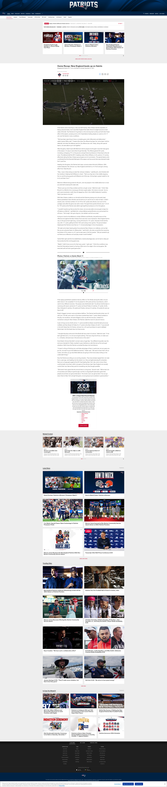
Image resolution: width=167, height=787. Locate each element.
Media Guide (102, 759)
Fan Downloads (102, 755)
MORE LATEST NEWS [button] (83, 558)
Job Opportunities (102, 761)
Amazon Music (84, 417)
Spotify (82, 414)
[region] (83, 784)
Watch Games (89, 761)
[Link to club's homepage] (3, 13)
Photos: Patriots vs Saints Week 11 (70, 256)
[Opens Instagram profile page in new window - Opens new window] (67, 75)
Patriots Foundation (65, 757)
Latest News (65, 748)
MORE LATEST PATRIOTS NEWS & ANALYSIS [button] (83, 58)
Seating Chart (89, 757)
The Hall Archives (66, 73)
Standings (77, 761)
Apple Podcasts (84, 413)
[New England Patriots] (83, 776)
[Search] (143, 13)
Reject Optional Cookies (128, 783)
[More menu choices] (42, 13)
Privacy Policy (62, 785)
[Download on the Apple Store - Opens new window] (79, 770)
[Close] (164, 784)
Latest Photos (65, 755)
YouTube (83, 420)
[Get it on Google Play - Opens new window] (88, 770)
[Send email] (105, 74)
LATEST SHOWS (83, 425)
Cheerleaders (65, 761)
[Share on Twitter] (103, 74)
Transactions (77, 757)
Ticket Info (89, 748)
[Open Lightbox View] (83, 277)
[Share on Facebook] (100, 74)
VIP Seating (89, 755)
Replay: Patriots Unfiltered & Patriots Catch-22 (59, 23)
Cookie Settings (117, 783)
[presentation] (123, 56)
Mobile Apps (102, 757)
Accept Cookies (139, 783)
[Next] (93, 290)
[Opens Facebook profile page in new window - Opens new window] (63, 75)
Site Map (64, 763)
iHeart (82, 416)
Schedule (77, 759)
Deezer (82, 419)
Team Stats (77, 755)
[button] (80, 55)
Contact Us (102, 763)
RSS (82, 422)
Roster (77, 748)
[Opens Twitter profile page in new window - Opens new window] (65, 75)
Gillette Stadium (89, 759)
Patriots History (65, 759)
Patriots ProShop (102, 748)
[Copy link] (108, 74)
